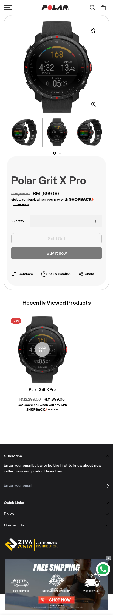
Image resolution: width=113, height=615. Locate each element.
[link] (56, 584)
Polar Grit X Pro (42, 390)
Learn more (21, 204)
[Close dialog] (108, 558)
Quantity (17, 221)
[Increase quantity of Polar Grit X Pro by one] (95, 221)
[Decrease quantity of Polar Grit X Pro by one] (36, 221)
